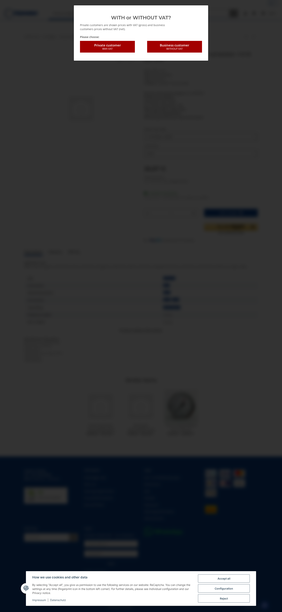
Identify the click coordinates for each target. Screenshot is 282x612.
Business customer (174, 46)
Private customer (107, 46)
